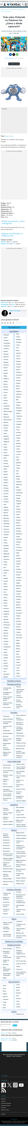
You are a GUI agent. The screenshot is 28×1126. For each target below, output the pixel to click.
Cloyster (6, 581)
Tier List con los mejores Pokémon (21, 852)
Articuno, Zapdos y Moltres (7, 813)
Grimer (5, 573)
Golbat (5, 447)
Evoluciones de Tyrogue (7, 799)
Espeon (18, 523)
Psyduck (6, 480)
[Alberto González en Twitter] (10, 313)
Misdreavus (19, 533)
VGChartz (3, 1114)
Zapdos (18, 383)
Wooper (18, 517)
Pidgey (5, 376)
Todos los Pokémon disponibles (6, 835)
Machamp (6, 518)
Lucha (11, 136)
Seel (5, 567)
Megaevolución (20, 748)
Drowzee (6, 595)
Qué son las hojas (21, 961)
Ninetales (6, 436)
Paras (5, 458)
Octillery (18, 599)
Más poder (6, 964)
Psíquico (18, 993)
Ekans (5, 395)
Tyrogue (18, 632)
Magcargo (19, 585)
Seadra (5, 652)
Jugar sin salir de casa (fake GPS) (20, 767)
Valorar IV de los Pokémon (7, 739)
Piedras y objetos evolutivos (7, 923)
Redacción (3, 1098)
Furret (17, 430)
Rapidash (6, 545)
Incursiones (6, 902)
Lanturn (18, 454)
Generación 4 (6, 845)
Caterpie (6, 359)
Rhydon (6, 638)
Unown (18, 536)
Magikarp (18, 339)
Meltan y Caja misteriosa (19, 821)
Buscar (15, 1025)
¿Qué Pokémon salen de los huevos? (20, 691)
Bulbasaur (6, 335)
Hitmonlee (6, 622)
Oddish (6, 450)
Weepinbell (7, 523)
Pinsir (17, 334)
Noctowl (18, 435)
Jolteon (18, 356)
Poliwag (6, 496)
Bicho (4, 991)
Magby (18, 643)
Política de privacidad (5, 1105)
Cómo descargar (7, 948)
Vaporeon (18, 353)
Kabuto (18, 369)
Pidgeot (6, 381)
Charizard (6, 348)
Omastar (18, 367)
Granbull (18, 561)
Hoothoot (18, 432)
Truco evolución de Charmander (7, 794)
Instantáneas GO (20, 746)
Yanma (18, 514)
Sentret (18, 427)
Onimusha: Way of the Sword (8, 1)
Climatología (19, 733)
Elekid (18, 640)
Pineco (18, 544)
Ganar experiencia (21, 715)
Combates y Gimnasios (14, 889)
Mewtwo (18, 397)
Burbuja (3, 242)
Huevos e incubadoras (6, 748)
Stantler (18, 627)
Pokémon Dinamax (21, 835)
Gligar (17, 553)
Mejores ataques (20, 881)
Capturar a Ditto (20, 764)
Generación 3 (6, 843)
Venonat (6, 463)
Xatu (17, 473)
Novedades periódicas (14, 684)
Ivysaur (6, 337)
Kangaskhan (7, 647)
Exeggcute (6, 611)
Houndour (19, 610)
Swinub (18, 588)
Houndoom (19, 613)
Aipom (18, 506)
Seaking (6, 657)
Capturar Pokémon (8, 719)
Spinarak (18, 443)
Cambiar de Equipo (6, 961)
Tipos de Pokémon (14, 982)
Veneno (18, 1004)
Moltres (18, 386)
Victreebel (6, 526)
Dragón (5, 994)
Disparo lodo (5, 244)
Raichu (5, 403)
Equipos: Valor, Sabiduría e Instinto (7, 753)
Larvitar (18, 659)
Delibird (18, 602)
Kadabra (6, 507)
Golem (5, 540)
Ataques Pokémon (21, 878)
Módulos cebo (20, 933)
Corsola (18, 594)
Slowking (18, 531)
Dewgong (6, 570)
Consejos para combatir (7, 894)
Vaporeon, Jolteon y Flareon (8, 775)
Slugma (18, 583)
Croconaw (19, 421)
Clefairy (6, 428)
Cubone (6, 616)
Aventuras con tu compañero (14, 941)
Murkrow (18, 528)
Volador (18, 1007)
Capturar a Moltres (8, 824)
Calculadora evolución (14, 681)
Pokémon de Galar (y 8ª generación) (8, 859)
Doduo (5, 562)
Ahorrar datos (6, 768)
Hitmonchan (7, 625)
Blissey (18, 648)
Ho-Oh (18, 670)
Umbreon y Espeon (6, 780)
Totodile (18, 419)
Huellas (18, 966)
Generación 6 (6, 851)
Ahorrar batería (7, 765)
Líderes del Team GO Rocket (7, 703)
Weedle (6, 367)
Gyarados (18, 342)
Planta (18, 990)
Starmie (6, 663)
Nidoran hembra (8, 411)
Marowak (6, 619)
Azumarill (18, 490)
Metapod (6, 362)
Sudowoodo (19, 492)
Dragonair (18, 391)
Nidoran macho (8, 419)
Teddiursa (19, 577)
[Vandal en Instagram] (15, 1084)
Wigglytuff (6, 441)
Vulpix (5, 433)
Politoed (18, 495)
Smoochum (19, 637)
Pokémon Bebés (7, 878)
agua (10, 242)
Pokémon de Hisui (8, 869)
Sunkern (18, 509)
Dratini (18, 388)
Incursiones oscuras (6, 910)
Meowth (6, 474)
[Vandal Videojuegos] (14, 4)
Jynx (5, 671)
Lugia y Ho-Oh (20, 814)
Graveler (6, 537)
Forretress (19, 547)
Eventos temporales (19, 700)
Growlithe (6, 491)
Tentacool (6, 529)
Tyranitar (18, 665)
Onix (5, 592)
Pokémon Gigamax (21, 838)
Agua (6, 136)
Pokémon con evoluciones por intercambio (20, 847)
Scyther (6, 668)
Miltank (18, 646)
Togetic (18, 468)
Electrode (6, 608)
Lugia (17, 668)
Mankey (6, 485)
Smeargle (18, 629)
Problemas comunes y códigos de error (20, 952)
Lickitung (6, 627)
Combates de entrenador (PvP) (20, 901)
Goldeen (6, 655)
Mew (17, 399)
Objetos (14, 919)
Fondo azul (19, 969)
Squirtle (6, 351)
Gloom (5, 452)
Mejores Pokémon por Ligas (21, 870)
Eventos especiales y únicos (19, 706)
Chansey (6, 641)
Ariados (18, 446)
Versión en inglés (14, 1119)
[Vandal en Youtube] (21, 1084)
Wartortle (6, 354)
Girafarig (18, 542)
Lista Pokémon (14, 331)
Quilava (18, 413)
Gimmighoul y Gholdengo (20, 797)
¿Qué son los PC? (21, 963)
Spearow (6, 389)
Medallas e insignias (19, 739)
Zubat (5, 444)
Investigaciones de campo (7, 688)
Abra (5, 504)
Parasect (6, 460)
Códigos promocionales (7, 956)
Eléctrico (5, 996)
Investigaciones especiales (7, 693)
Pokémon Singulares (6, 809)
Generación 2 (6, 840)
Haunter (6, 586)
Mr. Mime (6, 666)
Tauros (18, 337)
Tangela (6, 644)
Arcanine (6, 493)
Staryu (5, 660)
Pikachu (6, 400)
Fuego (5, 1002)
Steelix (18, 555)
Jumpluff (18, 503)
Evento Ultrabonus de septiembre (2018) (21, 973)
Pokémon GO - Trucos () (8, 1038)
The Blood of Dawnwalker (20, 1)
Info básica (14, 712)
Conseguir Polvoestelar (6, 927)
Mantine (18, 605)
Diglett (5, 469)
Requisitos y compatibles (6, 952)
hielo (12, 302)
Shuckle (18, 569)
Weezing (6, 633)
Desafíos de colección (19, 756)
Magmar (6, 677)
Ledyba (18, 438)
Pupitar (18, 662)
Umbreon (18, 525)
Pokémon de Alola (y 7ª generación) (8, 854)
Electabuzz (6, 674)
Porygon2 (18, 624)
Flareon (18, 358)
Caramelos (6, 931)
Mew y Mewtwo (20, 807)
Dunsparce (19, 550)
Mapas (5, 978)
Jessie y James (20, 914)
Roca (17, 995)
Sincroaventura (20, 736)
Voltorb (5, 605)
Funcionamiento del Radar (7, 722)
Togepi (18, 465)
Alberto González (9, 58)
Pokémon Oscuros (8, 881)
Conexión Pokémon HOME (20, 752)
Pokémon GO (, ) (8, 1033)
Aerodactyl (19, 375)
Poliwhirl (6, 499)
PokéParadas (6, 730)
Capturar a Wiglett (21, 800)
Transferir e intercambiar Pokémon (19, 728)
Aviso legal (3, 1107)
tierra (14, 244)
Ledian (18, 440)
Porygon (18, 361)
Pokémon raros (20, 883)
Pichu (17, 457)
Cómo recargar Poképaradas (7, 974)
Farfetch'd (6, 559)
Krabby (5, 600)
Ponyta (5, 543)
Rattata (5, 384)
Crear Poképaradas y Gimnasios (7, 969)
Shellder (6, 578)
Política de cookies (5, 1109)
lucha (11, 306)
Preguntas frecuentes (14, 945)
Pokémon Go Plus (21, 743)
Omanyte (18, 364)
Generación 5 (6, 848)
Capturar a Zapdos (8, 821)
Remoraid (18, 596)
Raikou (18, 651)
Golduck (6, 482)
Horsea (5, 649)
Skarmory (18, 607)
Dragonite (18, 394)
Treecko (18, 676)
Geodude (6, 534)
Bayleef (18, 405)
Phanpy (18, 618)
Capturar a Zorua (20, 789)
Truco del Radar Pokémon (20, 772)
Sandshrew (7, 406)
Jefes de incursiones (19, 696)
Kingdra (18, 616)
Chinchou (18, 451)
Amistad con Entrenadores (19, 723)
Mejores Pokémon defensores (21, 861)
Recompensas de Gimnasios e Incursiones (20, 896)
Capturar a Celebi (20, 817)
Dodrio (5, 564)
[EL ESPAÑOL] (26, 4)
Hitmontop (19, 635)
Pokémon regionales (6, 875)
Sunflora (18, 512)
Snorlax (18, 378)
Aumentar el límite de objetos (21, 936)
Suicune (18, 657)
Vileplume (6, 455)
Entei (17, 654)
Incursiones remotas (6, 905)
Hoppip (18, 498)
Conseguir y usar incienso (20, 925)
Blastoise (6, 357)
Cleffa (17, 460)
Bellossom (19, 484)
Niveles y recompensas (19, 719)
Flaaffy (18, 479)
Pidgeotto (6, 378)
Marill (17, 487)
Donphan (18, 621)
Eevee (17, 350)
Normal (18, 987)
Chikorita (18, 402)
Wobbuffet (19, 539)
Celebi (18, 673)
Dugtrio (6, 471)
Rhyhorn (6, 636)
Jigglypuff (6, 439)
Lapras (18, 345)
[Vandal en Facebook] (3, 1084)
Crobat (18, 449)
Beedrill (6, 373)
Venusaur (6, 340)
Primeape (6, 488)
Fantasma (5, 999)
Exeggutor (6, 614)
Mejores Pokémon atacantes (21, 856)
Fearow (6, 392)
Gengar (6, 589)
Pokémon (14, 830)
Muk (5, 575)
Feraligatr (18, 424)
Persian (6, 477)
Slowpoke (6, 548)
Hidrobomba (4, 304)
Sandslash (6, 408)
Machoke (6, 515)
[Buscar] (22, 4)
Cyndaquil (19, 410)
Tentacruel (6, 532)
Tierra (17, 1001)
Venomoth (6, 466)
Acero (4, 985)
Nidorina (6, 414)
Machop (6, 512)
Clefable (6, 430)
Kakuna (6, 370)
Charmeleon (7, 346)
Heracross (19, 572)
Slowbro (6, 551)
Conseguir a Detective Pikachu (8, 790)
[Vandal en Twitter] (9, 1084)
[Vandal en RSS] (3, 1089)
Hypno (5, 597)
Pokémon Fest (20, 1014)
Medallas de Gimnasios (6, 898)
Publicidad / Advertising (6, 1103)
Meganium (19, 408)
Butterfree (6, 365)
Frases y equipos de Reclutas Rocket (7, 698)
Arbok (5, 398)
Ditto (17, 347)
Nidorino (6, 422)
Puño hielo (4, 302)
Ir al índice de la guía (14, 64)
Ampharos (19, 482)
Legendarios (14, 805)
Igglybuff (18, 462)
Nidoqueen (6, 417)
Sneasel (18, 575)
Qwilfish (18, 564)
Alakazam (6, 510)
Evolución (5, 736)
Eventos (14, 1012)
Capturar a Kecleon (19, 792)
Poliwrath (6, 502)
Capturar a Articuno (6, 818)
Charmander (7, 343)
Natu (17, 471)
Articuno (18, 380)
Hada (4, 1005)
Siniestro (18, 998)
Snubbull (18, 558)
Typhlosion (19, 416)
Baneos (18, 947)
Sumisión (4, 306)
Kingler (5, 603)
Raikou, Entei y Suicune (20, 811)
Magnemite (6, 553)
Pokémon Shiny (7, 871)
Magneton (6, 556)
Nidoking (6, 425)
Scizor (18, 566)
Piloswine (18, 591)
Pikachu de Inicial (8, 786)
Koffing (6, 630)
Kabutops (18, 372)
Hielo (4, 1007)
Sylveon (5, 784)
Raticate (6, 387)
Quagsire (18, 520)
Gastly (5, 584)
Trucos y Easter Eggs (14, 761)
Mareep (18, 476)
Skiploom (18, 501)
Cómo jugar (6, 716)
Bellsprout (6, 521)
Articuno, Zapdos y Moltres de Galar (21, 825)
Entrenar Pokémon (8, 733)
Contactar (3, 1101)
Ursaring (18, 580)
